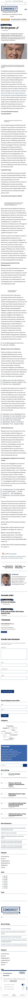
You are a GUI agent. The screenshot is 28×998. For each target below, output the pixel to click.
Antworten (4, 631)
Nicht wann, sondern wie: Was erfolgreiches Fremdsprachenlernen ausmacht (16, 784)
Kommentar (3, 647)
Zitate (2, 867)
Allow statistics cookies (9, 986)
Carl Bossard (5, 30)
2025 (4, 877)
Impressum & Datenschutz (18, 1)
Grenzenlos (3, 865)
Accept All (22, 995)
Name (2, 662)
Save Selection (14, 995)
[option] (19, 19)
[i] (10, 255)
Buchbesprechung (5, 861)
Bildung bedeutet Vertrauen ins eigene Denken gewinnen (11, 936)
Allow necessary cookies (9, 984)
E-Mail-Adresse (4, 669)
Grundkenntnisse (4, 558)
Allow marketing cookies (9, 989)
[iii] (6, 328)
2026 (4, 876)
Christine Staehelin (6, 604)
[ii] (14, 283)
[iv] (12, 410)
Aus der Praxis (4, 856)
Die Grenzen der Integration (8, 602)
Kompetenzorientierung (13, 558)
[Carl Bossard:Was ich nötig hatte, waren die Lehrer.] (14, 51)
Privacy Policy (13, 981)
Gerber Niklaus (3, 846)
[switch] (23, 984)
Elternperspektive (5, 863)
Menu (25, 9)
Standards (21, 558)
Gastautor (5, 615)
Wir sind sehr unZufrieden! (14, 774)
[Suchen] (25, 765)
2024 (4, 879)
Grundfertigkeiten (11, 556)
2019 (4, 888)
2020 (4, 886)
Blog (2, 25)
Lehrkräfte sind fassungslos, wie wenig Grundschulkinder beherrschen (17, 814)
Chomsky (5, 556)
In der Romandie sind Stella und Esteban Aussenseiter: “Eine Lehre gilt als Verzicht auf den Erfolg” (17, 804)
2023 (4, 881)
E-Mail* (2, 709)
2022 (4, 882)
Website (2, 675)
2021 (4, 884)
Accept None (5, 995)
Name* (2, 704)
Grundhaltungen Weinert (20, 556)
